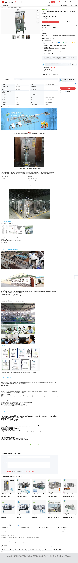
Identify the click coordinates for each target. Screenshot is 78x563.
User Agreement (45, 558)
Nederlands (41, 556)
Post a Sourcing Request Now (30, 471)
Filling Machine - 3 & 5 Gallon (24, 529)
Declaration (50, 558)
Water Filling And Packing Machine (7, 549)
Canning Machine (24, 542)
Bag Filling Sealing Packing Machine (34, 549)
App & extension (64, 5)
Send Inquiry (50, 21)
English (14, 556)
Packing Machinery (14, 7)
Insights (66, 555)
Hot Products (13, 555)
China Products (18, 555)
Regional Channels (51, 555)
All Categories (4, 5)
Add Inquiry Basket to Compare (21, 41)
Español (17, 556)
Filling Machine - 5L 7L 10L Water (6, 529)
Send (9, 471)
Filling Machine (20, 7)
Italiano (34, 556)
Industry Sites (46, 555)
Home (2, 7)
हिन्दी (53, 556)
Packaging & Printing (7, 7)
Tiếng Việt (63, 556)
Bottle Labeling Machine (43, 531)
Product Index (57, 555)
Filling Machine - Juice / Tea (24, 527)
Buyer (53, 5)
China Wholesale (34, 555)
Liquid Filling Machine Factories (7, 547)
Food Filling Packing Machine (58, 547)
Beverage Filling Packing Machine (20, 549)
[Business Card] (75, 83)
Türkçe (60, 556)
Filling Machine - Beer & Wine (62, 527)
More (2, 551)
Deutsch (37, 556)
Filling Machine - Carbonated (43, 527)
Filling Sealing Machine (15, 542)
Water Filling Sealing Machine (47, 549)
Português (21, 556)
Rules (76, 5)
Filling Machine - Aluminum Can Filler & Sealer (46, 529)
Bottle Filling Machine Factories (46, 547)
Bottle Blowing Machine (5, 531)
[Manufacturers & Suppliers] (7, 2)
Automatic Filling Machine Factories (20, 547)
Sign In (43, 74)
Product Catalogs (16, 525)
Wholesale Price (40, 555)
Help (58, 5)
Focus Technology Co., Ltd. (32, 558)
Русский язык (30, 556)
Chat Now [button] (69, 21)
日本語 (51, 556)
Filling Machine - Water (4, 527)
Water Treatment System (24, 531)
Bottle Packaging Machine (62, 531)
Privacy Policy (55, 558)
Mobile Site (62, 555)
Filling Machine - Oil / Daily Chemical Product (65, 529)
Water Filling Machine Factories (33, 547)
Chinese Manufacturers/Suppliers (26, 555)
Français (25, 556)
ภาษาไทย (56, 556)
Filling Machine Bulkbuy (58, 549)
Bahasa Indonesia (68, 556)
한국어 (48, 556)
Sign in (76, 2)
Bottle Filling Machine (5, 542)
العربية (45, 556)
